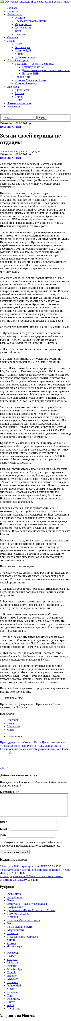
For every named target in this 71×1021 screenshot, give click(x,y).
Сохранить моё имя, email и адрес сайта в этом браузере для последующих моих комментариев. (31, 844)
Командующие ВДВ (19, 926)
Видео (11, 900)
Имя (3, 821)
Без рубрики (15, 897)
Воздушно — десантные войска (27, 903)
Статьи (16, 126)
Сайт (3, 835)
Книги (11, 923)
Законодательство (18, 913)
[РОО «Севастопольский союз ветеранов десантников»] (35, 1)
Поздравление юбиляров (22, 936)
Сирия (11, 939)
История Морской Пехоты (23, 920)
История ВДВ (15, 916)
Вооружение (15, 907)
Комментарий (9, 791)
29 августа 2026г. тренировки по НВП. (24, 866)
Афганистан (14, 893)
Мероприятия (15, 930)
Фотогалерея (15, 946)
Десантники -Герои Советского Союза (31, 910)
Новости (5, 126)
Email (4, 828)
